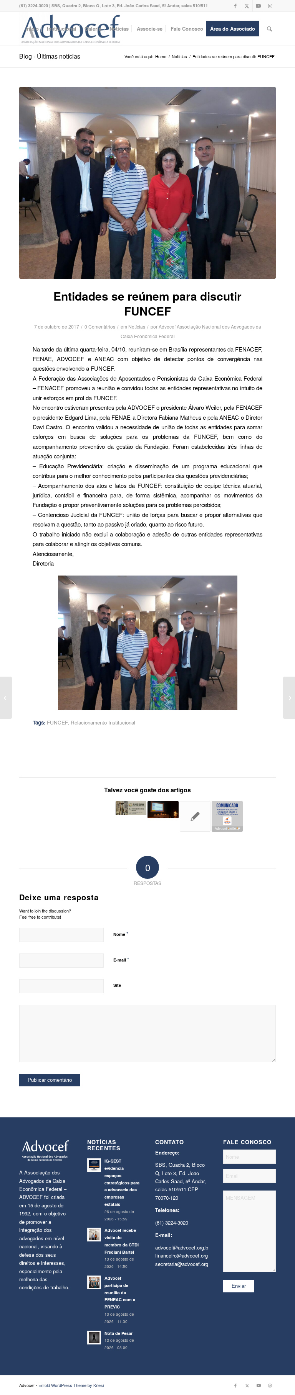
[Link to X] (246, 5)
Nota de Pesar (118, 1333)
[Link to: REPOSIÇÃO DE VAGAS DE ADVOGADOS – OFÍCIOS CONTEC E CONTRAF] (98, 809)
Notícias (136, 326)
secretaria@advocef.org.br (184, 1263)
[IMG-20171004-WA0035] (147, 183)
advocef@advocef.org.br (182, 1247)
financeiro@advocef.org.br (184, 1255)
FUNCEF (57, 722)
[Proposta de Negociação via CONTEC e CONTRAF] (6, 698)
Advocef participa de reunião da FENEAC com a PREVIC (119, 1292)
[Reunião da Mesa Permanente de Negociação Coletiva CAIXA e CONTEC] (289, 698)
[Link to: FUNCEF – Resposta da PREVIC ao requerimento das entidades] (67, 816)
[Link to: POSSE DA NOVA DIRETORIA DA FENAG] (34, 811)
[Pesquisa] (269, 29)
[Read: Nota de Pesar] (94, 1337)
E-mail (121, 959)
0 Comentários (100, 326)
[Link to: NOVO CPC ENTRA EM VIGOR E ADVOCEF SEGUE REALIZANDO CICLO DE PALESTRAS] (195, 816)
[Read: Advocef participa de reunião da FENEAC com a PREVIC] (94, 1282)
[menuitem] (32, 29)
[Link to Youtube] (258, 5)
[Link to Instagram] (270, 5)
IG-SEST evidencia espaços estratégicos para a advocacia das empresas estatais (121, 1182)
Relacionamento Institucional (103, 722)
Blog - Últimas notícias (49, 56)
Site (117, 985)
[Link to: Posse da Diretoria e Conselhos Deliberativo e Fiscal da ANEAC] (163, 809)
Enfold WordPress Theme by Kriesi (71, 1385)
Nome (120, 933)
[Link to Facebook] (235, 5)
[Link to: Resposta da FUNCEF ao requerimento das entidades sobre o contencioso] (259, 816)
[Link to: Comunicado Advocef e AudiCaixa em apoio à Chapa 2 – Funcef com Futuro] (227, 816)
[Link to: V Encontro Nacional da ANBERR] (131, 808)
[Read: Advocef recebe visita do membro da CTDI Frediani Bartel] (94, 1234)
